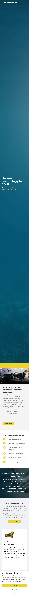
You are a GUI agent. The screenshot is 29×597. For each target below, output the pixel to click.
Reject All (14, 593)
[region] (14, 584)
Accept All (14, 585)
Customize (14, 589)
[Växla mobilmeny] (26, 2)
